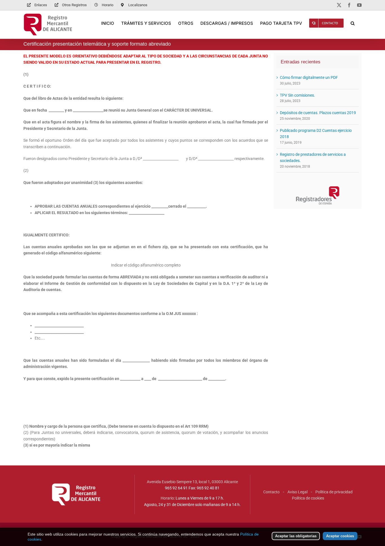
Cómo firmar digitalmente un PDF (309, 77)
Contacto (271, 492)
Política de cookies (308, 498)
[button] (353, 23)
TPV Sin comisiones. (297, 95)
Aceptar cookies (340, 536)
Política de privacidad (334, 492)
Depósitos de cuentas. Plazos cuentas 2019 (318, 112)
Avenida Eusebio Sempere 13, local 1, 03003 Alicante (192, 482)
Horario (167, 498)
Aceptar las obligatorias (296, 536)
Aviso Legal (297, 492)
